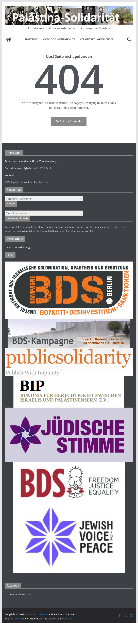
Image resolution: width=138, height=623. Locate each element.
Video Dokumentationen (59, 39)
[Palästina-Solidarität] (9, 39)
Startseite (31, 39)
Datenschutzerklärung (17, 247)
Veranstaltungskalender (96, 39)
